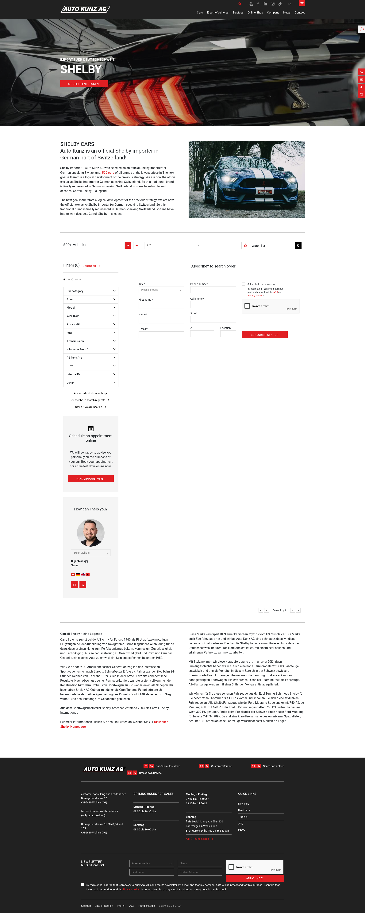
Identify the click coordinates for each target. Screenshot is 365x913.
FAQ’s (241, 830)
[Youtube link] (251, 4)
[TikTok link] (280, 4)
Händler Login (146, 905)
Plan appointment (90, 478)
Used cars (244, 810)
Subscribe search (265, 334)
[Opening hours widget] (361, 29)
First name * (146, 299)
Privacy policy (255, 295)
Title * (142, 284)
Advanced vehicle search (88, 393)
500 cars (108, 172)
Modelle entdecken (83, 83)
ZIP (192, 328)
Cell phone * (197, 298)
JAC (240, 823)
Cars (200, 12)
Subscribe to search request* (88, 400)
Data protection (104, 905)
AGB (275, 292)
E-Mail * (143, 328)
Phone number (199, 284)
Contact (300, 12)
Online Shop (255, 12)
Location (225, 328)
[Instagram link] (273, 4)
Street (193, 313)
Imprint (121, 905)
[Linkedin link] (265, 4)
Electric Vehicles (218, 12)
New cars (243, 803)
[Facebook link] (258, 4)
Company (273, 12)
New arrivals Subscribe (88, 406)
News (286, 12)
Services (238, 12)
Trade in (243, 816)
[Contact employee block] (361, 87)
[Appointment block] (361, 94)
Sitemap (86, 905)
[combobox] (172, 245)
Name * (143, 314)
